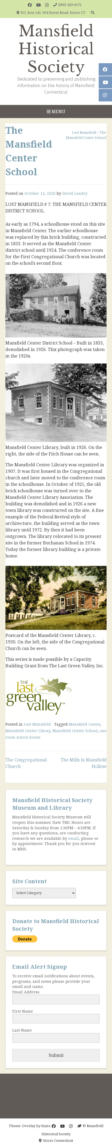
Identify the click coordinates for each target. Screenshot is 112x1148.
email (73, 838)
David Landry (75, 193)
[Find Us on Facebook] (29, 5)
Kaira (45, 1125)
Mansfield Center (84, 724)
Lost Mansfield (37, 724)
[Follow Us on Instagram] (47, 5)
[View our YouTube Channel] (38, 5)
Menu (58, 111)
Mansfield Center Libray (27, 730)
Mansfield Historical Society (56, 49)
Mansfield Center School (75, 730)
